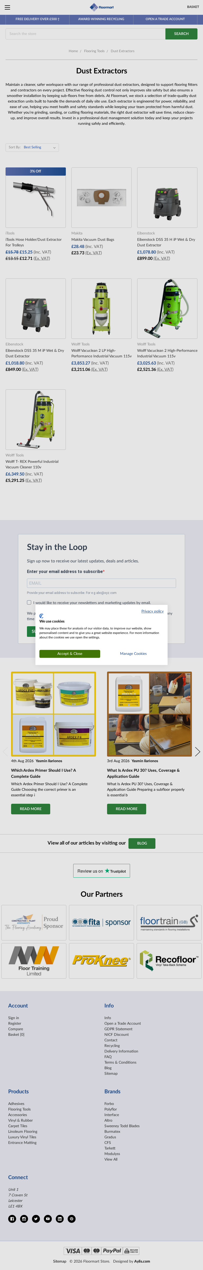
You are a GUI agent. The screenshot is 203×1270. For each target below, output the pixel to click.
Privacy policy (152, 611)
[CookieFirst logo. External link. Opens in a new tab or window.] (41, 616)
